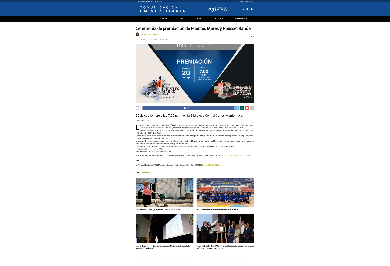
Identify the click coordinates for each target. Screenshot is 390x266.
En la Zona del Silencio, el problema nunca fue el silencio (158, 210)
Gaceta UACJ (218, 19)
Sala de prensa (241, 19)
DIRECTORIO (158, 1)
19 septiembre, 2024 (145, 39)
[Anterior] (193, 256)
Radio (182, 19)
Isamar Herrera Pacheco (151, 34)
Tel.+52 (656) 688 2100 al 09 (212, 165)
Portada (146, 19)
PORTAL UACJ (141, 1)
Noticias (165, 19)
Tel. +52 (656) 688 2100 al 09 (239, 156)
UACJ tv (199, 19)
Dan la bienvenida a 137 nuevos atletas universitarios (217, 210)
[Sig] (196, 256)
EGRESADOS (149, 1)
